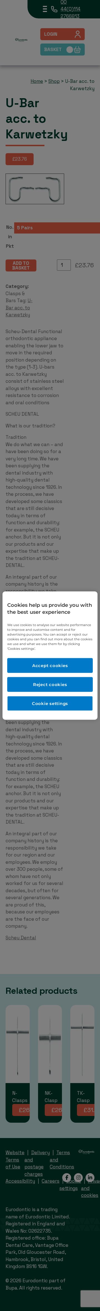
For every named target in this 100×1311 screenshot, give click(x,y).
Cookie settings (50, 703)
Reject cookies (50, 684)
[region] (50, 655)
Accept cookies (50, 665)
